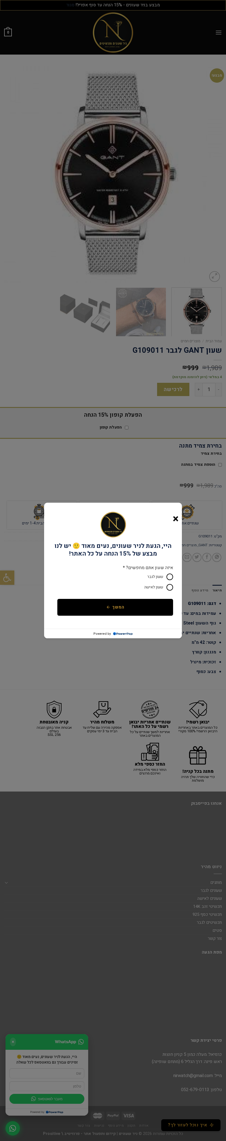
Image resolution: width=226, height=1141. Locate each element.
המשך (118, 607)
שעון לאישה (153, 587)
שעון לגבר (155, 577)
